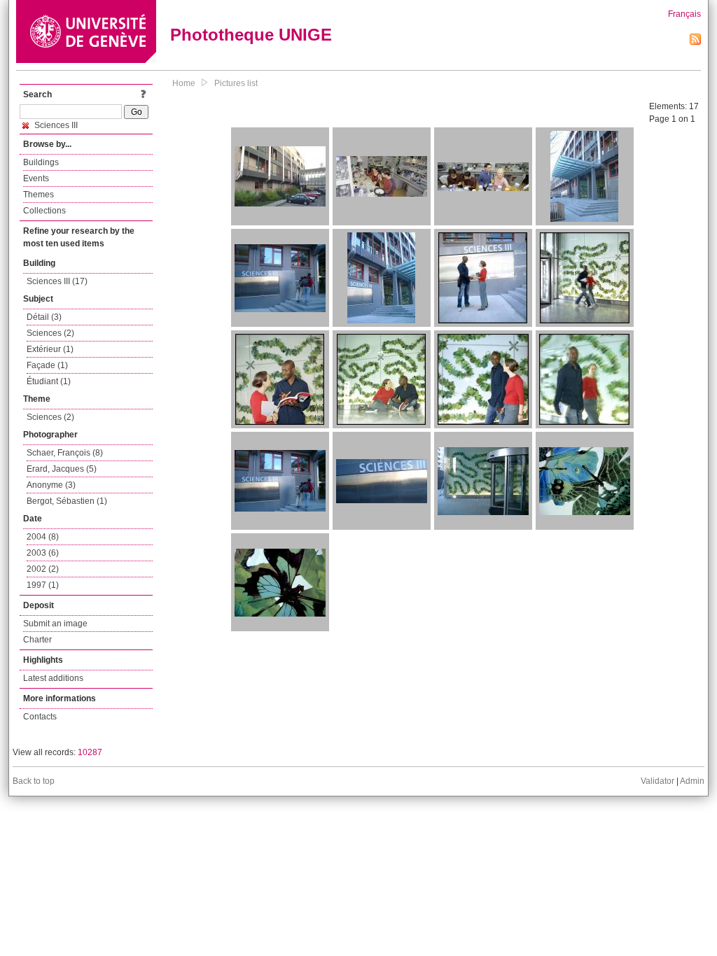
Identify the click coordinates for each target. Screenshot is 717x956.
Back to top (34, 781)
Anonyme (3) (51, 485)
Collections (44, 211)
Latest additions (53, 678)
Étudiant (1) (49, 381)
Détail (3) (44, 317)
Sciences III (55, 125)
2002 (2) (43, 569)
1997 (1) (43, 585)
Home (183, 83)
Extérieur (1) (50, 349)
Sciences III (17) (57, 281)
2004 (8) (43, 537)
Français (684, 14)
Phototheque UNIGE (251, 34)
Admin (692, 781)
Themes (38, 194)
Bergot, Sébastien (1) (67, 501)
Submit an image (55, 623)
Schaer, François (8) (65, 453)
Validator (657, 781)
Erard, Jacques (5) (62, 469)
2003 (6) (43, 553)
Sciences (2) (50, 333)
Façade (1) (47, 365)
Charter (37, 640)
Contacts (40, 717)
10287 (90, 752)
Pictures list (236, 83)
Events (36, 178)
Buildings (41, 162)
